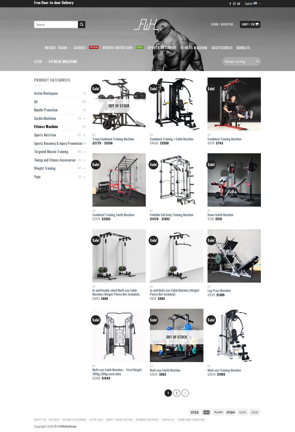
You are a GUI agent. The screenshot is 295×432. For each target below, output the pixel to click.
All (36, 101)
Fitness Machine (194, 47)
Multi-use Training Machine (224, 370)
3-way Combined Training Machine (113, 139)
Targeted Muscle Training (51, 151)
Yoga (37, 176)
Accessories (222, 47)
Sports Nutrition (117, 47)
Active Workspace (46, 93)
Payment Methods (147, 420)
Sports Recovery (162, 47)
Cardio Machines (45, 118)
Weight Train (56, 47)
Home (38, 61)
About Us (40, 420)
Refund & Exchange (75, 420)
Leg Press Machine (219, 291)
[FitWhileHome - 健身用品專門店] (147, 24)
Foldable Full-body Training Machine (171, 215)
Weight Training (45, 168)
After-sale (96, 420)
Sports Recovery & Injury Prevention (58, 143)
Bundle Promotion (46, 109)
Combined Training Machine (224, 139)
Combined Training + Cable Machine (171, 139)
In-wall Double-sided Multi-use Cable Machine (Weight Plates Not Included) (115, 292)
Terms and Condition (191, 420)
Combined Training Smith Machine (113, 215)
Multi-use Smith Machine (165, 370)
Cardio (79, 47)
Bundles (243, 47)
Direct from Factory (119, 420)
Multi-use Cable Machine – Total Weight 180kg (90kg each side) (117, 372)
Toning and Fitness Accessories (55, 160)
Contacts (168, 420)
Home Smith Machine (220, 215)
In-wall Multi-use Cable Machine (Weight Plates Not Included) (174, 292)
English (248, 4)
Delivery (54, 420)
